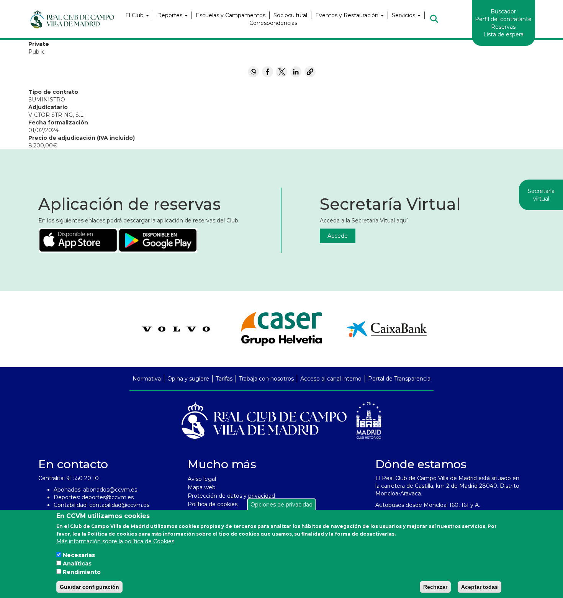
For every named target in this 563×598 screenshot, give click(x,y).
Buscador (503, 11)
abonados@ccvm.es (110, 489)
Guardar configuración (89, 587)
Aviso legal (202, 478)
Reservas (503, 26)
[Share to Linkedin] (295, 71)
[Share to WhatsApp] (253, 71)
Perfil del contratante (503, 19)
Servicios (404, 15)
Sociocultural (290, 15)
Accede (337, 235)
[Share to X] (281, 71)
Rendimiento (82, 572)
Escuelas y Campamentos (230, 15)
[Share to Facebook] (267, 71)
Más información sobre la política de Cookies (115, 541)
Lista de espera (503, 34)
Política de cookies (212, 504)
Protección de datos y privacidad (231, 495)
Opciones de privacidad (281, 504)
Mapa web (202, 487)
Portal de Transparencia (399, 378)
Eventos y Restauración (347, 15)
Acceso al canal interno (331, 378)
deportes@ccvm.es (108, 497)
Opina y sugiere (188, 378)
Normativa (147, 378)
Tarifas (224, 378)
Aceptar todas (479, 587)
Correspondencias (273, 23)
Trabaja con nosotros (266, 378)
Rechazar (435, 587)
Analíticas (77, 563)
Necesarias (79, 555)
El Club (135, 15)
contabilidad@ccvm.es (119, 505)
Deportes (170, 15)
